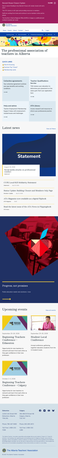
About (15, 30)
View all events (51, 310)
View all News (51, 129)
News (4, 30)
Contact (20, 30)
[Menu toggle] (15, 34)
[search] (43, 30)
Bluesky (53, 411)
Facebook (40, 411)
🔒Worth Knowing (8, 65)
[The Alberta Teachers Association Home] (9, 25)
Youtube (49, 411)
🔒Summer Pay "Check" (10, 67)
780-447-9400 (12, 424)
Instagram (44, 411)
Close (50, 3)
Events (10, 30)
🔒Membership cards (9, 70)
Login (47, 30)
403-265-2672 (29, 424)
